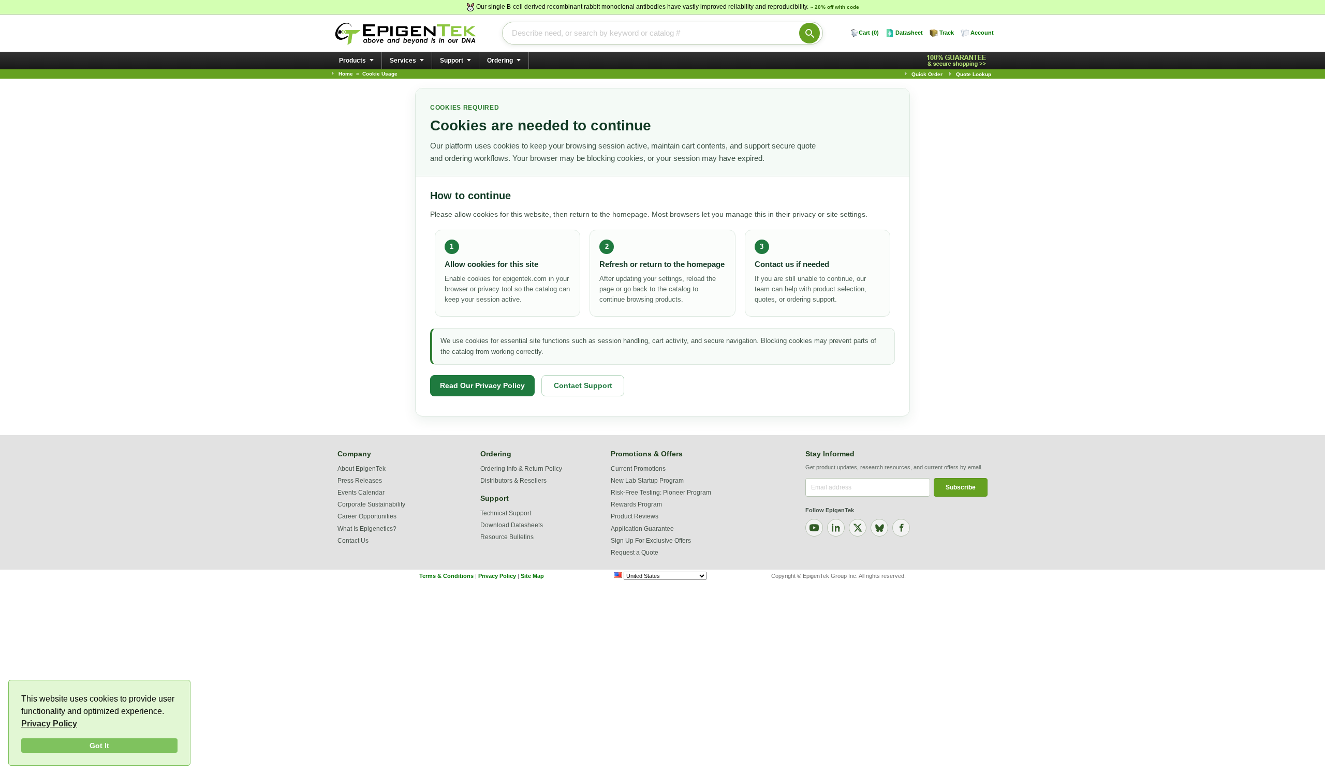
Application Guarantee (642, 528)
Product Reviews (634, 516)
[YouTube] (814, 528)
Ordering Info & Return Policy (521, 468)
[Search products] (809, 33)
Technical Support (505, 513)
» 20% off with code (834, 7)
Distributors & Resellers (513, 480)
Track (946, 32)
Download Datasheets (511, 525)
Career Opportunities (366, 516)
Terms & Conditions (446, 576)
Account (982, 32)
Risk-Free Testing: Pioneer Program (661, 492)
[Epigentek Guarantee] (958, 60)
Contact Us (353, 540)
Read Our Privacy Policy (482, 385)
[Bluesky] (879, 528)
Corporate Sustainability (371, 504)
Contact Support (583, 385)
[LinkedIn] (836, 528)
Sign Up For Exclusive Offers (651, 540)
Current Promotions (638, 468)
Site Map (532, 576)
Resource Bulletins (507, 537)
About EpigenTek (361, 468)
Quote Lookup (973, 74)
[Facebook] (901, 528)
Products (352, 60)
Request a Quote (634, 552)
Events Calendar (361, 492)
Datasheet (909, 32)
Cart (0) (869, 32)
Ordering (500, 60)
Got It (99, 745)
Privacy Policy (49, 723)
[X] (857, 528)
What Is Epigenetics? (366, 528)
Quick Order (927, 74)
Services (403, 60)
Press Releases (359, 480)
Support (451, 60)
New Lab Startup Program (647, 480)
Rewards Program (636, 504)
